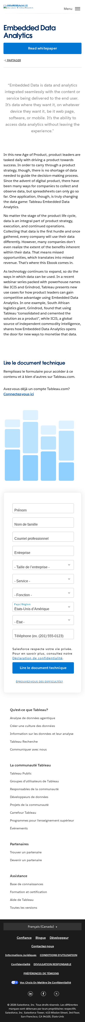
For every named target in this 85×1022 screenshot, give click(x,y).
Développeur (59, 938)
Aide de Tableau (22, 900)
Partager (13, 60)
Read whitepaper (42, 48)
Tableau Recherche (24, 742)
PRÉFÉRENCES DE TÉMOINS (41, 973)
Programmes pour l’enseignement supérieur (42, 820)
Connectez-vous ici (18, 394)
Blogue (41, 938)
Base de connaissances (26, 884)
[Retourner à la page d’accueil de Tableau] (18, 8)
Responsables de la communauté (34, 789)
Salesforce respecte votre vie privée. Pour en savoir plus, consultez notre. (42, 653)
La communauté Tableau (30, 765)
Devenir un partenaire (26, 860)
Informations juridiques (21, 955)
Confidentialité (20, 964)
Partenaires (19, 844)
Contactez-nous (42, 946)
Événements (19, 828)
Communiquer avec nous (28, 749)
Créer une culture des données (32, 726)
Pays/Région (22, 604)
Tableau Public (21, 773)
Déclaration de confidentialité (37, 658)
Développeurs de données (29, 797)
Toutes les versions (23, 908)
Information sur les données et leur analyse (41, 734)
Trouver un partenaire (26, 852)
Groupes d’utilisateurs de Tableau (34, 781)
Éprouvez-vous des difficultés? (39, 681)
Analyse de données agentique (32, 718)
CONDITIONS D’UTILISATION (58, 955)
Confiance (24, 938)
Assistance (18, 876)
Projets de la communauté (29, 805)
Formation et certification (28, 892)
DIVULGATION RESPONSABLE (52, 964)
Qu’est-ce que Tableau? (29, 710)
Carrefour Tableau (23, 813)
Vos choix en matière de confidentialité (45, 982)
